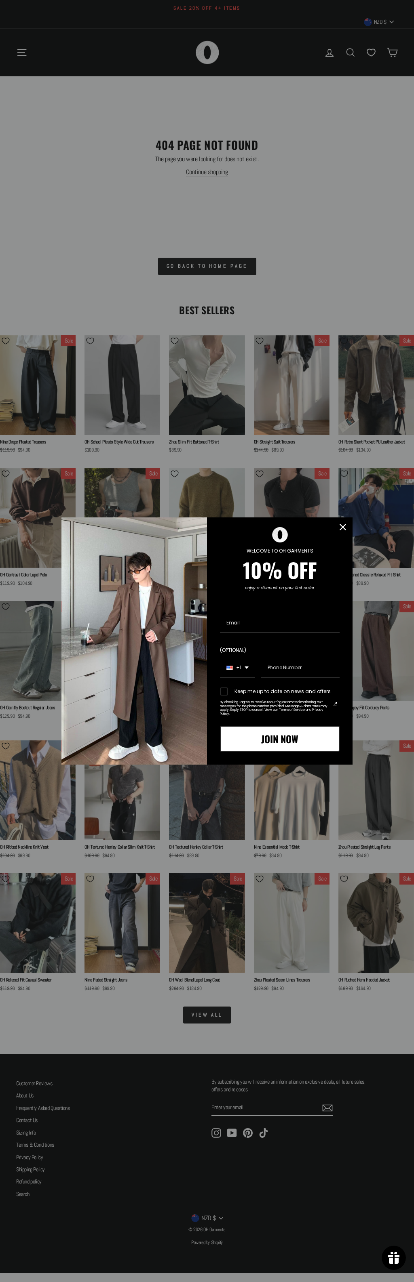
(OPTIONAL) (233, 650)
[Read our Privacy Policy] (335, 704)
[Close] (343, 527)
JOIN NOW (279, 738)
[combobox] (237, 668)
